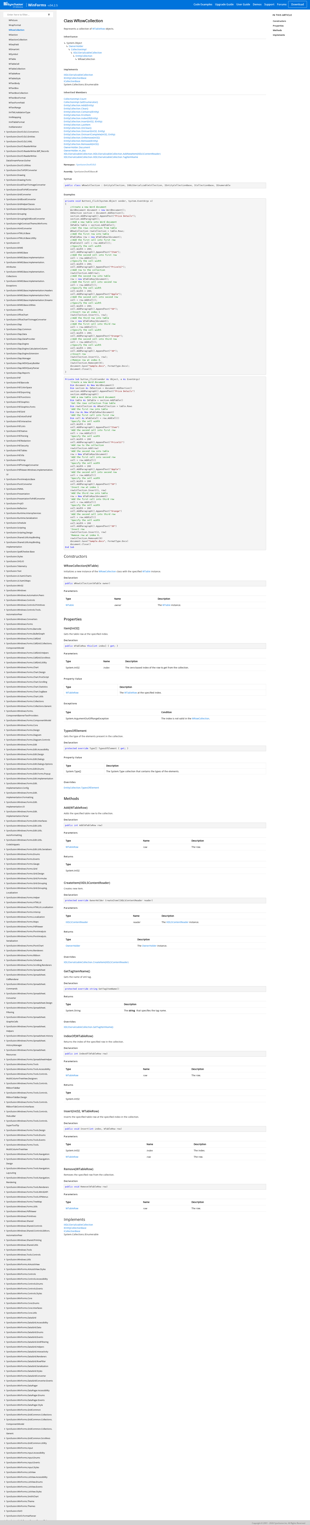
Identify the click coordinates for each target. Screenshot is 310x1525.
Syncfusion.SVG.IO (15, 561)
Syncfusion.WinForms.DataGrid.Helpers (25, 1346)
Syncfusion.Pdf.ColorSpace (19, 387)
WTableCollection (17, 68)
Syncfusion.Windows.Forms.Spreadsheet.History (29, 1035)
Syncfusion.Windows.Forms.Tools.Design (25, 1130)
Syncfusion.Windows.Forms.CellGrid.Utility (26, 662)
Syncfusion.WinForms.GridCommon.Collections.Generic (29, 1431)
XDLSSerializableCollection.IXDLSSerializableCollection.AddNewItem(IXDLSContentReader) (112, 153)
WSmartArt (14, 49)
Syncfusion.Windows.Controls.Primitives (25, 604)
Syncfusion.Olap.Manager (18, 358)
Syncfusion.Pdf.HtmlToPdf (18, 416)
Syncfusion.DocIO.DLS (86, 164)
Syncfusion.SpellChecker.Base (20, 551)
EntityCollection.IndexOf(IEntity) (81, 118)
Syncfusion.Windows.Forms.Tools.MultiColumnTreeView (22, 1147)
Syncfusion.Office (14, 309)
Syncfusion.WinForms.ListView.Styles (24, 1491)
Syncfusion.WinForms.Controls (21, 1274)
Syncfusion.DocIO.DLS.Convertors (22, 131)
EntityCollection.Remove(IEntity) (81, 140)
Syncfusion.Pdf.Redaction (18, 440)
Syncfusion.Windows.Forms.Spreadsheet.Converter (26, 995)
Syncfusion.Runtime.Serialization (22, 518)
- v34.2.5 (52, 5)
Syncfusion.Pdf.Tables (16, 450)
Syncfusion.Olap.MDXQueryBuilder (23, 363)
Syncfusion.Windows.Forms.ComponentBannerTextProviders (22, 713)
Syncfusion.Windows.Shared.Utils (22, 1244)
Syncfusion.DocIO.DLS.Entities (20, 136)
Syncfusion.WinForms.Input (19, 1447)
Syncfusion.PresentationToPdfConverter (25, 498)
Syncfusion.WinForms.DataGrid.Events (24, 1337)
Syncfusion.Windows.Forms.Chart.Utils (24, 696)
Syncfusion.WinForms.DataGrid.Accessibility (27, 1322)
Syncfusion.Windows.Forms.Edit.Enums (25, 768)
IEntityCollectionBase (75, 78)
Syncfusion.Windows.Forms (19, 624)
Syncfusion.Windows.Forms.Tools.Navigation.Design (28, 1161)
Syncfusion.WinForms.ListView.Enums (24, 1481)
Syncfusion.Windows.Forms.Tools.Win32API (27, 1191)
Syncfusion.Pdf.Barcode (17, 382)
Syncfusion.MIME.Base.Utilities (21, 305)
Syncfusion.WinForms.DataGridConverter (26, 1375)
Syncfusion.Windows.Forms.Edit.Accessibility (27, 749)
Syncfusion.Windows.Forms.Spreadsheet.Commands (26, 986)
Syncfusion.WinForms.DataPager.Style (24, 1404)
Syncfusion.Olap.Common (18, 329)
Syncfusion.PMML (15, 488)
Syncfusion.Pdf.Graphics (17, 401)
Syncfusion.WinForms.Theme (20, 1501)
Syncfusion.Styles (14, 556)
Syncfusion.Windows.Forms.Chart (22, 667)
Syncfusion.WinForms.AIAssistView (23, 1264)
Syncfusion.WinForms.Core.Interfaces (24, 1307)
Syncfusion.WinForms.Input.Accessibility (25, 1452)
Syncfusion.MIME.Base (17, 252)
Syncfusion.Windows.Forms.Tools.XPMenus (27, 1196)
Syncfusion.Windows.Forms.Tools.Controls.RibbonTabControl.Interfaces (27, 1104)
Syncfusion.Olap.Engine (17, 343)
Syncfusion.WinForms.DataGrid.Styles (24, 1371)
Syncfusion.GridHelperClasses (20, 204)
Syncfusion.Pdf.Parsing (17, 435)
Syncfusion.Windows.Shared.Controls (24, 1225)
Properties (278, 25)
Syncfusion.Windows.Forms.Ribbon (23, 955)
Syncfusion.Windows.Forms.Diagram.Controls (28, 739)
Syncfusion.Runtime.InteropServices (23, 513)
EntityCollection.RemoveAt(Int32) (81, 144)
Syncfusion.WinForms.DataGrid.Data (23, 1327)
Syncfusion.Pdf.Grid (15, 411)
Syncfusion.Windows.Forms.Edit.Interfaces (26, 820)
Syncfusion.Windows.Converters (21, 619)
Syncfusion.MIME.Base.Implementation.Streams (29, 300)
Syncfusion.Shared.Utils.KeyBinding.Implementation (23, 544)
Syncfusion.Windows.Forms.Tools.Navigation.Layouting (28, 1170)
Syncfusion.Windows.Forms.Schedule (24, 960)
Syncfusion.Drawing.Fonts (18, 179)
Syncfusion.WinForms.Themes (20, 1506)
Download (297, 4)
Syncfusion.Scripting (16, 527)
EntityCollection (84, 55)
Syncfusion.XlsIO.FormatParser (21, 1515)
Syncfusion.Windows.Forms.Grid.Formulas (26, 878)
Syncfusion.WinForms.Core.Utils (21, 1312)
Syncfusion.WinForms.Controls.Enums (24, 1283)
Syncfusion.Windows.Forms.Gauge (22, 863)
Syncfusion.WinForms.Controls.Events (24, 1288)
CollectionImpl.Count (75, 98)
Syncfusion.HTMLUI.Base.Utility (21, 238)
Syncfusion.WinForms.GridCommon (23, 1409)
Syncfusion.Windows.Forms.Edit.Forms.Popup (28, 773)
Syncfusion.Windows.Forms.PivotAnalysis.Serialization (26, 938)
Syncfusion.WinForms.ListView (21, 1472)
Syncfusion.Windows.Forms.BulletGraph (25, 633)
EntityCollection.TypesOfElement (81, 787)
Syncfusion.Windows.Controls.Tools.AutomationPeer (23, 612)
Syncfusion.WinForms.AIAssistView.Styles (26, 1269)
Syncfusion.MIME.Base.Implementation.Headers (29, 290)
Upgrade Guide (224, 4)
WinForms (37, 4)
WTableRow (14, 73)
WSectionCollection (18, 39)
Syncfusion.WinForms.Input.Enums (23, 1457)
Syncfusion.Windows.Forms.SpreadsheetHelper (29, 1059)
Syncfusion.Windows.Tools (19, 1249)
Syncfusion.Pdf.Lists (15, 426)
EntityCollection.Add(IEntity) (79, 105)
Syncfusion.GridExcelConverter (21, 199)
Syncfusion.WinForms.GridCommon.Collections (29, 1414)
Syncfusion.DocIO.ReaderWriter (21, 146)
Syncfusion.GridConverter (18, 194)
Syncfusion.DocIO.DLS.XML (19, 141)
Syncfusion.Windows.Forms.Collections (25, 701)
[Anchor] (62, 556)
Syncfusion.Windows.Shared (19, 1221)
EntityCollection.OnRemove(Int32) (82, 137)
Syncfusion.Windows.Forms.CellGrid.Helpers (27, 652)
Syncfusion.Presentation (18, 493)
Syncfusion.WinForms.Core (19, 1298)
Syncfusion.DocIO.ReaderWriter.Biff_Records (27, 151)
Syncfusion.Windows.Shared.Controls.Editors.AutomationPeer (28, 1233)
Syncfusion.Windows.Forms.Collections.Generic (29, 706)
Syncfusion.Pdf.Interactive (18, 421)
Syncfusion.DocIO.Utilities (18, 165)
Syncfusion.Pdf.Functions (18, 397)
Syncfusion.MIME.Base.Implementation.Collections (25, 274)
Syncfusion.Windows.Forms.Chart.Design (26, 672)
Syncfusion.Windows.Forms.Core (22, 725)
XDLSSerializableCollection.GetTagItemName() (88, 1027)
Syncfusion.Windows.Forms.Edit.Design (25, 754)
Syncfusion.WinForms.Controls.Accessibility (27, 1278)
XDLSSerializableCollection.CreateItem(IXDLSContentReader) (96, 962)
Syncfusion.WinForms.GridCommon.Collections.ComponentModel (29, 1421)
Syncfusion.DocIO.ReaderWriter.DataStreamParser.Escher (21, 158)
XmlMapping (15, 117)
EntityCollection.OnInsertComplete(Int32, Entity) (89, 134)
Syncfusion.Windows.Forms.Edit (21, 744)
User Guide (243, 4)
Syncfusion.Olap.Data (16, 334)
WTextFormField (17, 102)
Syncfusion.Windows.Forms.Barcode (23, 628)
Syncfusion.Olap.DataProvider (20, 338)
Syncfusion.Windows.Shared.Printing (23, 1240)
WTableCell (14, 63)
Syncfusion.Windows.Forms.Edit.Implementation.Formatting (21, 795)
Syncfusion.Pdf (13, 377)
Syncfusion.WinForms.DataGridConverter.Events (29, 1380)
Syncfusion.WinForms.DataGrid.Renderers (26, 1356)
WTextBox (14, 88)
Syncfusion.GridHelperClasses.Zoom (23, 209)
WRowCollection (16, 29)
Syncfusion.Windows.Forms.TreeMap (24, 1201)
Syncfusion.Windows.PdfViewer (21, 1211)
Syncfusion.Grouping (16, 213)
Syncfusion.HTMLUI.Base (18, 233)
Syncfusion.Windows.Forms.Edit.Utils (24, 825)
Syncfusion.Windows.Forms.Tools (22, 1064)
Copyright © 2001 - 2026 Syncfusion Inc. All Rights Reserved (278, 1523)
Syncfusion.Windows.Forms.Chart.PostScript (27, 677)
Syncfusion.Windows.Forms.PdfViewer (24, 926)
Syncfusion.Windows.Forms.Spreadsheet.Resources (26, 1052)
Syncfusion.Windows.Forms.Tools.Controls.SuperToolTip (27, 1123)
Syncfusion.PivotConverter (19, 484)
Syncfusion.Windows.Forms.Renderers (24, 950)
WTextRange (15, 107)
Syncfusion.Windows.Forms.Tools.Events (25, 1139)
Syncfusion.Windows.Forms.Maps (22, 921)
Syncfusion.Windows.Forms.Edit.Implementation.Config (21, 785)
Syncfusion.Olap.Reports (18, 372)
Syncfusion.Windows (16, 590)
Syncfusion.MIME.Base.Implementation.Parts (28, 295)
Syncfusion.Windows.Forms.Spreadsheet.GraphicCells (26, 1019)
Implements (279, 34)
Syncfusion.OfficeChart (17, 314)
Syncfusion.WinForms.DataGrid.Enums (24, 1332)
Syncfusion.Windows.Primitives (21, 1216)
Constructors (279, 21)
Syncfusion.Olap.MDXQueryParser (22, 368)
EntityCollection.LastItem (77, 124)
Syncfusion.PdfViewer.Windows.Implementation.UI (29, 472)
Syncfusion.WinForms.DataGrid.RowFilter (26, 1361)
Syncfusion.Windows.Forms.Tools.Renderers (27, 1187)
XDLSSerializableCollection (87, 52)
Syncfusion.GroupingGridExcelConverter (25, 218)
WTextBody (14, 83)
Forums (282, 4)
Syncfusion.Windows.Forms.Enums (23, 854)
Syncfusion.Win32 (14, 585)
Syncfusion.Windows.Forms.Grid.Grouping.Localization (26, 890)
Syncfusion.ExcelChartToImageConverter (26, 184)
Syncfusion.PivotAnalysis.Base (20, 479)
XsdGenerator (15, 126)
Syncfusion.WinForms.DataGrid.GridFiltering (27, 1341)
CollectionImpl (79, 49)
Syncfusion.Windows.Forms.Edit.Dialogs (25, 759)
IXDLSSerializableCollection (78, 74)
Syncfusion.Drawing (15, 175)
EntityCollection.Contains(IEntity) (81, 111)
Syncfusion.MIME (14, 247)
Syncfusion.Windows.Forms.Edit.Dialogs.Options (29, 763)
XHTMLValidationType (19, 112)
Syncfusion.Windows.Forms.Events (23, 859)
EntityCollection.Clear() (76, 108)
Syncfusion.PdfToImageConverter (22, 465)
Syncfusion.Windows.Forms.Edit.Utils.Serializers (29, 849)
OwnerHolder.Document (77, 147)
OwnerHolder (76, 46)
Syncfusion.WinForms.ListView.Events (24, 1486)
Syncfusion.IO (13, 242)
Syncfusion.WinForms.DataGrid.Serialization (27, 1366)
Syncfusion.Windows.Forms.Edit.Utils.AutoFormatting (24, 833)
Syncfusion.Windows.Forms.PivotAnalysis (26, 931)
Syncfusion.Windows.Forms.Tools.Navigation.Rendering (28, 1180)
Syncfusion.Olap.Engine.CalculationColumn (26, 348)
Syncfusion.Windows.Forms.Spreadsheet (25, 969)
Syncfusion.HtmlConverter (19, 228)
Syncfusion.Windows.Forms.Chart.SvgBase (26, 691)
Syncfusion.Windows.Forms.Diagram (23, 734)
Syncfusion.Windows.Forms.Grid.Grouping (26, 883)
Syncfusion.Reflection (16, 508)
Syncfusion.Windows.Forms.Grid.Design (25, 873)
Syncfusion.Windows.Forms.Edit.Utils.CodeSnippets (24, 842)
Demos (257, 4)
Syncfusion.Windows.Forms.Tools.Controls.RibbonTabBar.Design (27, 1095)
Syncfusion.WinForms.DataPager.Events (25, 1400)
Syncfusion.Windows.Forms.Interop (23, 912)
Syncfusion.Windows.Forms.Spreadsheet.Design (29, 1002)
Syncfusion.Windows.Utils (18, 1259)
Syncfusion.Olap (14, 324)
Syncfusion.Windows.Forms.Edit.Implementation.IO (21, 804)
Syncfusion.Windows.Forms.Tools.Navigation (27, 1154)
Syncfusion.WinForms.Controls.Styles (24, 1293)
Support (269, 4)
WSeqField (14, 44)
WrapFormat (15, 25)
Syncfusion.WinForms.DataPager (22, 1385)
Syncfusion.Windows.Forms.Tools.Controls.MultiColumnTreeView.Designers (27, 1076)
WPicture (13, 20)
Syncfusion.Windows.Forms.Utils (21, 1206)
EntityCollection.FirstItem (77, 115)
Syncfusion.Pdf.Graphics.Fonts (20, 406)
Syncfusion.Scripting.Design (19, 532)
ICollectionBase (72, 81)
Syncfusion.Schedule (16, 522)
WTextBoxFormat (17, 97)
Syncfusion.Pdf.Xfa (15, 455)
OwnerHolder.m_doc (75, 150)
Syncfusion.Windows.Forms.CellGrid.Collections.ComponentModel (29, 645)
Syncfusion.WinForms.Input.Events (23, 1462)
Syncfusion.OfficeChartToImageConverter (26, 319)
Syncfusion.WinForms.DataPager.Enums (25, 1395)
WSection (13, 34)
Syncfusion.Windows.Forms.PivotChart (25, 945)
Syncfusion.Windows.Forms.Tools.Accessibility (28, 1069)
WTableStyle (15, 78)
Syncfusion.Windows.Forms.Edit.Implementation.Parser (21, 813)
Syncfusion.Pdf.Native (16, 431)
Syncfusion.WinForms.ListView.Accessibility (26, 1477)
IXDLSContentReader (77, 922)
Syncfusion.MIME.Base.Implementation (25, 257)
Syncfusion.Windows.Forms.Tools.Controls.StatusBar (27, 1113)
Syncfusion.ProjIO (14, 503)
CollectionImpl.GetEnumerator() (81, 102)
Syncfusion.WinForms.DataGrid (21, 1317)
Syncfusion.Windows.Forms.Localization (25, 916)
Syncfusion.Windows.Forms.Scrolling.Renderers (29, 965)
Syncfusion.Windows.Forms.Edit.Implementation (29, 778)
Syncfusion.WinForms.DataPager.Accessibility (28, 1390)
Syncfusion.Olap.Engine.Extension (22, 353)
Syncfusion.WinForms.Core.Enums (22, 1303)
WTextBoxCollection (18, 92)
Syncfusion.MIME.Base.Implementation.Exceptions (25, 283)
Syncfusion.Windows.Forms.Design (23, 730)
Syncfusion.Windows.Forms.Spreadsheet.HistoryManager (26, 1043)
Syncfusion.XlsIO (14, 1510)
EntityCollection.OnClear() (77, 127)
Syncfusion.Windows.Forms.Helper (23, 897)
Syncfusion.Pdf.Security (17, 445)
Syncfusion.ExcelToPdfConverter (21, 189)
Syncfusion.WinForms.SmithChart (22, 1496)
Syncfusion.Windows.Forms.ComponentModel (28, 720)
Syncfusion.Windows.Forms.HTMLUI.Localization (29, 907)
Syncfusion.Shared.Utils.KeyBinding (23, 537)
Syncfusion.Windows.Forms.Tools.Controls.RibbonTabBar (27, 1085)
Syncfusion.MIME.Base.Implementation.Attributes (25, 264)
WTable (12, 59)
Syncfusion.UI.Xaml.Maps (18, 580)
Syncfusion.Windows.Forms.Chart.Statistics (27, 686)
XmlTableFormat (17, 122)
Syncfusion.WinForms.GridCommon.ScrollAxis (28, 1438)
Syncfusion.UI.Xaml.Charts (18, 575)
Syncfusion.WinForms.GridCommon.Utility (26, 1443)
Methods (277, 30)
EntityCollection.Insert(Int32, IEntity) (83, 121)
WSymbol (13, 54)
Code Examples (203, 4)
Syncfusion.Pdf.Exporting (18, 392)
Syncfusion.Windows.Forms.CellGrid (23, 638)
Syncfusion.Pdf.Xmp (16, 460)
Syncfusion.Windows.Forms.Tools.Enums (26, 1135)
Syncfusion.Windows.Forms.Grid (21, 868)
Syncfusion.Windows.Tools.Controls (23, 1254)
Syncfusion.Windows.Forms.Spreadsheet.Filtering (26, 1010)
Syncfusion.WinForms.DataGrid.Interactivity (27, 1351)
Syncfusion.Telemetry (16, 566)
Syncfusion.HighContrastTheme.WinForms (26, 223)
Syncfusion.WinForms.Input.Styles (22, 1467)
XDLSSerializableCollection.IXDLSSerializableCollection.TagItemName (101, 157)
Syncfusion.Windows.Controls (20, 600)
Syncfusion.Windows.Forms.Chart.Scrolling (26, 681)
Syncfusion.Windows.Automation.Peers (25, 595)
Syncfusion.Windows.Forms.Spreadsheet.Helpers (26, 1028)
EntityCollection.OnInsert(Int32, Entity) (84, 131)
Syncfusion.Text (13, 571)
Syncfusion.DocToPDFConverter (21, 170)
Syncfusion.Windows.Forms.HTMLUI (23, 902)
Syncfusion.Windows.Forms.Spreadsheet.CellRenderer (26, 977)
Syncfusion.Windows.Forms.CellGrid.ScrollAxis (28, 657)
